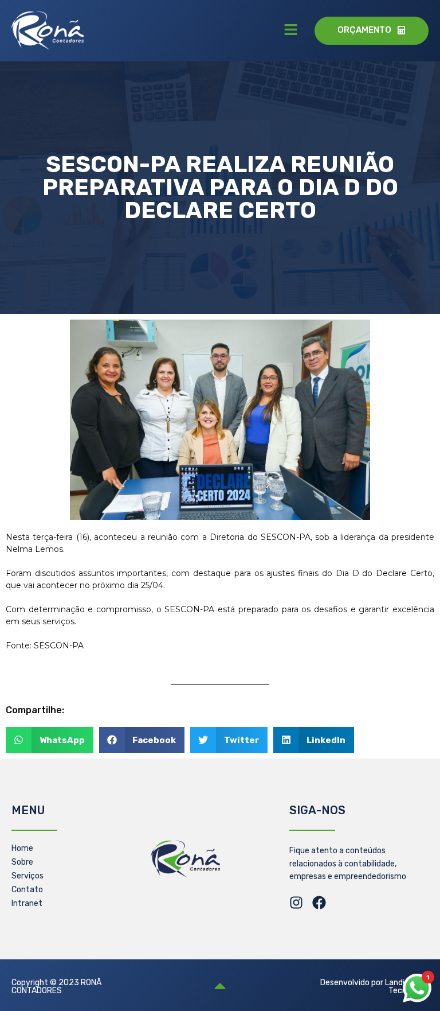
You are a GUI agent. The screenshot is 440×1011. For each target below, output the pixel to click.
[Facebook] (319, 902)
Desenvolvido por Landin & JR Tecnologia (374, 987)
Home (22, 848)
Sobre (22, 862)
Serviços (27, 876)
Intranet (26, 903)
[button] (290, 30)
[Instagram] (296, 902)
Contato (27, 890)
